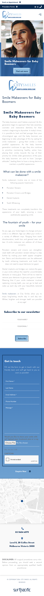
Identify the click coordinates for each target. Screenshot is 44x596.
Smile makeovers (9, 293)
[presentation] (22, 459)
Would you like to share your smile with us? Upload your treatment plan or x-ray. (22, 438)
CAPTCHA (9, 453)
